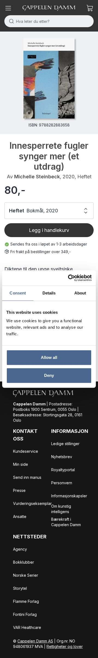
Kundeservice (25, 451)
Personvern (61, 482)
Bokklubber (23, 562)
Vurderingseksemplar (32, 503)
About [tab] (80, 293)
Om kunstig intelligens (61, 509)
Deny (49, 375)
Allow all (49, 357)
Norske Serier (25, 575)
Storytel (20, 588)
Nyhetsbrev (61, 456)
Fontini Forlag (25, 614)
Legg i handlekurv (49, 230)
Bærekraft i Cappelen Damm (66, 522)
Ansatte (19, 516)
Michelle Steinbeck (37, 176)
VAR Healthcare (27, 627)
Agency (20, 549)
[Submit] (10, 21)
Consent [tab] (18, 293)
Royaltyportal (63, 469)
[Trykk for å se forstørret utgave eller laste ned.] (48, 78)
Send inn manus (27, 477)
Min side (20, 464)
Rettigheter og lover (65, 646)
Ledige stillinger (65, 443)
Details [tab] (49, 293)
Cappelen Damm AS (35, 641)
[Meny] (8, 8)
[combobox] (49, 21)
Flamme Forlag (26, 601)
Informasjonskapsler (69, 496)
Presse (19, 490)
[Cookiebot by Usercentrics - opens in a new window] (69, 277)
